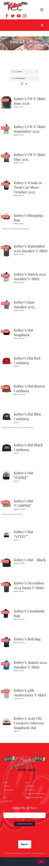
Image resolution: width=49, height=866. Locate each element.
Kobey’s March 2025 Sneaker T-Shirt (30, 276)
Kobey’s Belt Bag (27, 638)
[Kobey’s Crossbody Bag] (6, 610)
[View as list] (26, 84)
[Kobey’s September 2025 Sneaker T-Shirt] (6, 245)
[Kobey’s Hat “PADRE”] (6, 472)
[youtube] (19, 16)
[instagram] (24, 16)
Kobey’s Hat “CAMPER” (23, 503)
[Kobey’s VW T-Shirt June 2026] (6, 98)
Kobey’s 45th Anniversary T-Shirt (30, 692)
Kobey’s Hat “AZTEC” (23, 534)
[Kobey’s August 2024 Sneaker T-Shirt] (6, 661)
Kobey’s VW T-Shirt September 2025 (29, 129)
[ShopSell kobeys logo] (15, 2)
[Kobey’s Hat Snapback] (6, 329)
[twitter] (13, 16)
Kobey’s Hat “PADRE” (23, 475)
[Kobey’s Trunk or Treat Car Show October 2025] (6, 182)
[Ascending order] (36, 71)
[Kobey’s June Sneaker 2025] (6, 301)
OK (41, 862)
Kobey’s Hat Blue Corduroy (27, 416)
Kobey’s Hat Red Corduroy (27, 360)
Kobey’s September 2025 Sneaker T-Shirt (30, 248)
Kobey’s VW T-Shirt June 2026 (29, 101)
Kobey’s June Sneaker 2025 (24, 304)
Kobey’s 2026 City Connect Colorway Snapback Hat (29, 723)
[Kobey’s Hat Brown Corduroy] (6, 385)
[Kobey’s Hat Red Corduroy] (6, 357)
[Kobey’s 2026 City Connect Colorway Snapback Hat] (6, 717)
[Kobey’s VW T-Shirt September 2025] (6, 126)
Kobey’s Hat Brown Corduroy (29, 388)
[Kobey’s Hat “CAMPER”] (6, 500)
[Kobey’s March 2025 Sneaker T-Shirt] (6, 273)
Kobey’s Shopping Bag (28, 217)
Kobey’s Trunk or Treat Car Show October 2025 (28, 187)
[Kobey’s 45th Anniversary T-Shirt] (6, 689)
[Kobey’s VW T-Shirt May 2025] (6, 153)
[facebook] (7, 16)
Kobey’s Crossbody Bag (29, 613)
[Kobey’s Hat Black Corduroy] (6, 444)
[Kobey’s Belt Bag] (6, 638)
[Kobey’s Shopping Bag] (6, 214)
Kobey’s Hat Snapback (23, 332)
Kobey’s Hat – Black (30, 559)
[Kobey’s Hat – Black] (6, 559)
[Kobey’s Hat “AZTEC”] (6, 531)
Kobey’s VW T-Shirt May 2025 (29, 157)
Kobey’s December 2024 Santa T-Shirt (29, 585)
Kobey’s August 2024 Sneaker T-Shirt (30, 664)
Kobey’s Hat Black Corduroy (28, 447)
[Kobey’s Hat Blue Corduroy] (6, 413)
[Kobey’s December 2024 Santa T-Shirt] (6, 582)
